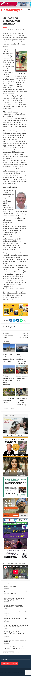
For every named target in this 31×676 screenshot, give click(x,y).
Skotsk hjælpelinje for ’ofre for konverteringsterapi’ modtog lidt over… (14, 633)
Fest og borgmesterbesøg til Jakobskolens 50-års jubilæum (13, 606)
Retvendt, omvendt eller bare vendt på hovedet (16, 612)
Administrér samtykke (9, 663)
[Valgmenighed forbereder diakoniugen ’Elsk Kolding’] (22, 392)
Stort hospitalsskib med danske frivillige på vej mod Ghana (14, 599)
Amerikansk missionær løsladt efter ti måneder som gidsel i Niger (16, 626)
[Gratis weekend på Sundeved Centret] (9, 392)
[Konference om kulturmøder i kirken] (22, 369)
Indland (5, 27)
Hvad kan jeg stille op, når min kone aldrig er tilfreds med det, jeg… (15, 647)
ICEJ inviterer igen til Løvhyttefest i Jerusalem (15, 640)
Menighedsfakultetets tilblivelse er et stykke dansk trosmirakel (15, 619)
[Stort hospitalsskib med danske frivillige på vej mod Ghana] (22, 348)
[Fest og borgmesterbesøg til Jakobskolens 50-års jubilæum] (9, 369)
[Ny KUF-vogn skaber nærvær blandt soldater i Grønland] (9, 348)
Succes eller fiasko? (10, 586)
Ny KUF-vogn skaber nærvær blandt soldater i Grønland (15, 592)
